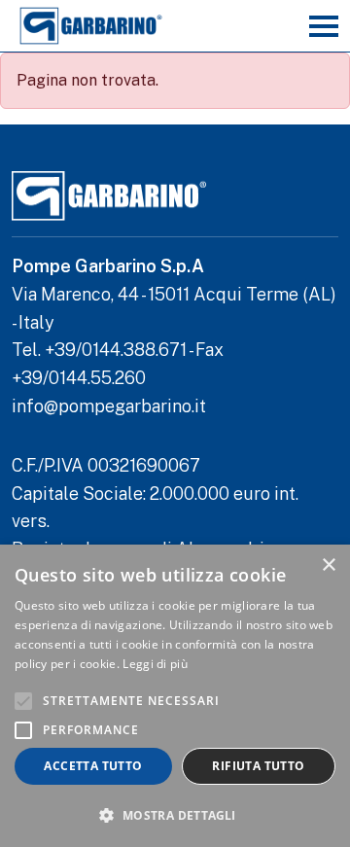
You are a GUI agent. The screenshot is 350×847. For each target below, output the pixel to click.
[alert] (175, 696)
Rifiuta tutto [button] (258, 766)
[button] (175, 815)
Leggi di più (155, 663)
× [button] (328, 565)
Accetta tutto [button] (93, 766)
